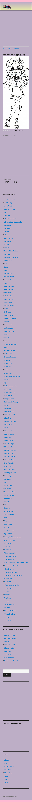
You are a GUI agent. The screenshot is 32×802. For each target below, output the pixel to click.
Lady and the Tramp (11, 402)
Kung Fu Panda (9, 399)
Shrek (6, 517)
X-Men (6, 617)
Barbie (6, 248)
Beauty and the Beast (11, 257)
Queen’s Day (8, 498)
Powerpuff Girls (9, 492)
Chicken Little (9, 286)
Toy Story (7, 598)
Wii (5, 779)
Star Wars (7, 543)
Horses (6, 370)
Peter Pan (7, 479)
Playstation (8, 773)
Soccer (6, 527)
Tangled (7, 546)
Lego (6, 405)
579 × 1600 (13, 135)
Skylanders (8, 521)
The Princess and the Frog (13, 575)
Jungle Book (8, 395)
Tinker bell (8, 588)
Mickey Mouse (9, 434)
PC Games (7, 770)
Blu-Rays (7, 760)
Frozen (6, 338)
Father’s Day (8, 328)
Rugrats (7, 508)
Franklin (7, 334)
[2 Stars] (5, 130)
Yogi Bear (7, 620)
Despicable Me (9, 305)
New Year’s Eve (9, 463)
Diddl (6, 309)
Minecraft (7, 437)
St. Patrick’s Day (9, 540)
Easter (6, 321)
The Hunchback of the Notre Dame (16, 562)
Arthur (6, 232)
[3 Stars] (7, 130)
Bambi (6, 244)
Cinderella (8, 296)
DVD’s (6, 763)
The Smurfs (8, 579)
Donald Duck (8, 315)
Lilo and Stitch (9, 411)
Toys (6, 776)
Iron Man (7, 389)
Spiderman (8, 534)
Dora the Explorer (10, 318)
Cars (6, 283)
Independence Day (10, 386)
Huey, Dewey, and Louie (12, 376)
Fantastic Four (9, 325)
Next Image (16, 48)
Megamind (8, 431)
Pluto (6, 482)
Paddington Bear (10, 473)
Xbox (6, 782)
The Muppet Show (10, 572)
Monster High (9, 444)
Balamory (7, 241)
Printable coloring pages (10, 796)
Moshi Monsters (10, 450)
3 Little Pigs (8, 203)
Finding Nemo (9, 331)
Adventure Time (9, 209)
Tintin (6, 591)
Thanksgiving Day (10, 553)
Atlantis (7, 235)
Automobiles (8, 238)
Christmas (8, 293)
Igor (5, 383)
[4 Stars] (9, 130)
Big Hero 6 (8, 260)
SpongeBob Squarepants (12, 537)
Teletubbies (8, 550)
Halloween (8, 354)
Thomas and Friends (11, 585)
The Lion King (9, 569)
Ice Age (6, 379)
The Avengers (9, 559)
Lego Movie (8, 408)
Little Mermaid (9, 415)
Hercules (7, 366)
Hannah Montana (10, 357)
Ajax (5, 212)
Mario (6, 428)
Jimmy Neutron (9, 392)
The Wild (7, 582)
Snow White (8, 524)
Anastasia (7, 225)
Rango (6, 501)
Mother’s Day (8, 453)
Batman (7, 254)
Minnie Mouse (9, 440)
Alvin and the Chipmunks (13, 222)
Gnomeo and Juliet (10, 344)
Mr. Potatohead (9, 456)
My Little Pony (9, 460)
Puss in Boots (9, 495)
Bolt (5, 264)
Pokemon (7, 489)
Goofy (6, 347)
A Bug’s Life (8, 206)
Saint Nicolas (8, 511)
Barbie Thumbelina (11, 251)
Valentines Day (9, 604)
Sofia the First (9, 530)
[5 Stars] (11, 130)
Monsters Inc (9, 447)
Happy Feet (8, 360)
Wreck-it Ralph (9, 614)
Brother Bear (8, 273)
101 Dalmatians (9, 199)
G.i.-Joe (6, 341)
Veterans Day (8, 607)
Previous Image (7, 48)
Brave (6, 270)
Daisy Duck (8, 302)
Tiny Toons (8, 595)
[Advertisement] (16, 29)
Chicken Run (8, 289)
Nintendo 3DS (9, 766)
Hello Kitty (8, 363)
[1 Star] (3, 130)
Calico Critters (9, 277)
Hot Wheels (8, 373)
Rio (5, 505)
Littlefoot (7, 418)
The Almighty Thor (11, 556)
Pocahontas (8, 485)
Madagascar (8, 424)
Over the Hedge (9, 469)
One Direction (9, 466)
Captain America (10, 280)
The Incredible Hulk (11, 566)
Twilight (7, 601)
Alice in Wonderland (11, 219)
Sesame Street (9, 514)
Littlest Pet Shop (10, 421)
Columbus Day (9, 299)
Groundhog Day (9, 350)
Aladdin (7, 215)
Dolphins (7, 312)
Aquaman (7, 228)
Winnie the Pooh (10, 611)
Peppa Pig (7, 476)
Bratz (6, 267)
